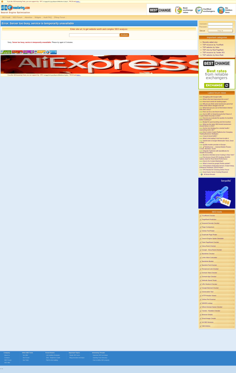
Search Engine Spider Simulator (213, 238)
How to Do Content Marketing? (213, 161)
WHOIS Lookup (207, 303)
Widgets (38, 17)
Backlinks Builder (208, 261)
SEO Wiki (7, 362)
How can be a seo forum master (213, 112)
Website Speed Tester (209, 280)
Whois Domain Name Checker (212, 307)
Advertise (28, 17)
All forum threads (209, 174)
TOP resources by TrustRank (213, 45)
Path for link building (52, 360)
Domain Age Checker (209, 276)
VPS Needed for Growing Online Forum (216, 169)
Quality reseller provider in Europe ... (215, 144)
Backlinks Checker (208, 253)
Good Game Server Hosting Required (215, 172)
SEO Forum (17, 17)
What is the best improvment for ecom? (216, 99)
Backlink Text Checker (209, 265)
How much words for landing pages (214, 101)
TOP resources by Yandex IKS (214, 52)
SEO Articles (206, 326)
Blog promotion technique (76, 357)
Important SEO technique (100, 355)
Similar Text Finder (208, 231)
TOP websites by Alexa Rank (213, 55)
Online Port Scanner (209, 299)
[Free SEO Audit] (29, 54)
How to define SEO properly (101, 360)
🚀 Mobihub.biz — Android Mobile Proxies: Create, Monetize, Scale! (215, 147)
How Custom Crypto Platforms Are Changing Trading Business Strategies (215, 133)
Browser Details (207, 314)
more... (78, 1)
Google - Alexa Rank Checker (212, 250)
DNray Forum (59, 17)
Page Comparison (208, 227)
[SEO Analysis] (15, 14)
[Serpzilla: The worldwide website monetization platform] (216, 208)
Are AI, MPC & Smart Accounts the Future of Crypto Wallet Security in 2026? (215, 115)
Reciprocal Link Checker (210, 269)
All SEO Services (207, 322)
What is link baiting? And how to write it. (216, 138)
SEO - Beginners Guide (53, 357)
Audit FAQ (48, 17)
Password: (203, 27)
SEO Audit (6, 17)
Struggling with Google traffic (212, 97)
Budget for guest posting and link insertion (217, 122)
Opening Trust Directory (100, 357)
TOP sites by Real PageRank (213, 50)
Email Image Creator (209, 318)
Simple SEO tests (74, 355)
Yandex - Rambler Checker (211, 311)
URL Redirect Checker (209, 284)
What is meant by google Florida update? (216, 163)
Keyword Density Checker (210, 223)
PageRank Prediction (209, 219)
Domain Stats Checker (209, 273)
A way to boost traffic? (210, 136)
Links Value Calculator (209, 257)
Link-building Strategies (53, 355)
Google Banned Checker (210, 288)
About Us (7, 355)
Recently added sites (210, 42)
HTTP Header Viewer (209, 295)
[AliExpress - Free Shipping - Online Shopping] (118, 73)
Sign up (202, 30)
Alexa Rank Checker (209, 246)
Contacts (7, 357)
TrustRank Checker (208, 215)
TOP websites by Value (211, 47)
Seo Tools (26, 360)
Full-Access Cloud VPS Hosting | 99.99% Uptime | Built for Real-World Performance (214, 158)
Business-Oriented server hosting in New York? (218, 155)
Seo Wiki (25, 355)
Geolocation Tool (207, 292)
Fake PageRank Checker (210, 242)
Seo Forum (26, 357)
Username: (203, 24)
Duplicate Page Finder (209, 234)
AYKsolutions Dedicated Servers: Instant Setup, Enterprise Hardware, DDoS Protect (216, 166)
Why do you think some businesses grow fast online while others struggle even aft (216, 104)
